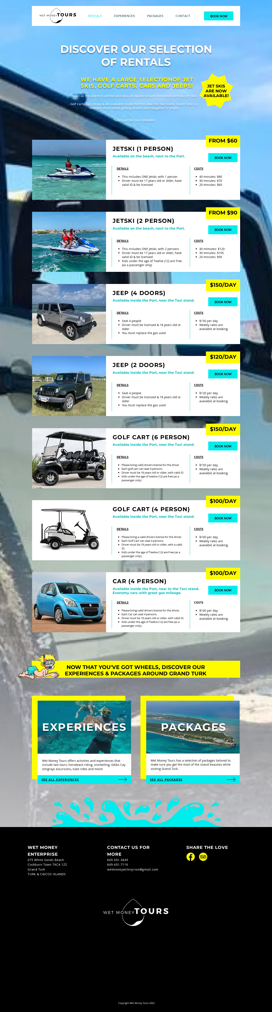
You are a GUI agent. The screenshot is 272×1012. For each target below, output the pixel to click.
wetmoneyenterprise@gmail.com (132, 869)
